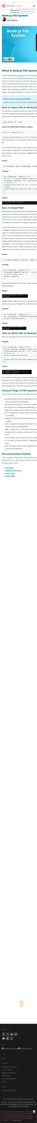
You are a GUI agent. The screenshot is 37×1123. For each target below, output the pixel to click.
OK (34, 1111)
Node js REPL (10, 476)
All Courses (6, 1076)
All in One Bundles (9, 1079)
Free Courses (7, 1070)
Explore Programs (8, 1073)
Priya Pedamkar (12, 20)
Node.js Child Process (13, 470)
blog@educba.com (28, 11)
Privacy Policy (17, 1120)
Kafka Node (9, 468)
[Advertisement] (22, 505)
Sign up (5, 1082)
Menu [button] (32, 6)
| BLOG (18, 6)
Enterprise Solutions (9, 1067)
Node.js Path (10, 473)
